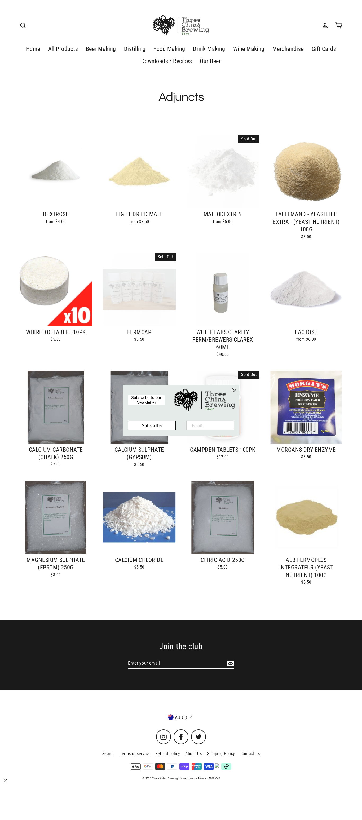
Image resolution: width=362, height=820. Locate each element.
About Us (193, 753)
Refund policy (167, 753)
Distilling (135, 49)
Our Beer (210, 61)
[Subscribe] (230, 663)
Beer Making (101, 49)
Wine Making (248, 49)
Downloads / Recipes (166, 61)
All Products (63, 49)
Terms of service (135, 753)
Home (33, 49)
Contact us (250, 753)
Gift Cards (324, 49)
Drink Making (209, 49)
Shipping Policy (221, 753)
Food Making (169, 49)
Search (108, 753)
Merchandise (288, 49)
